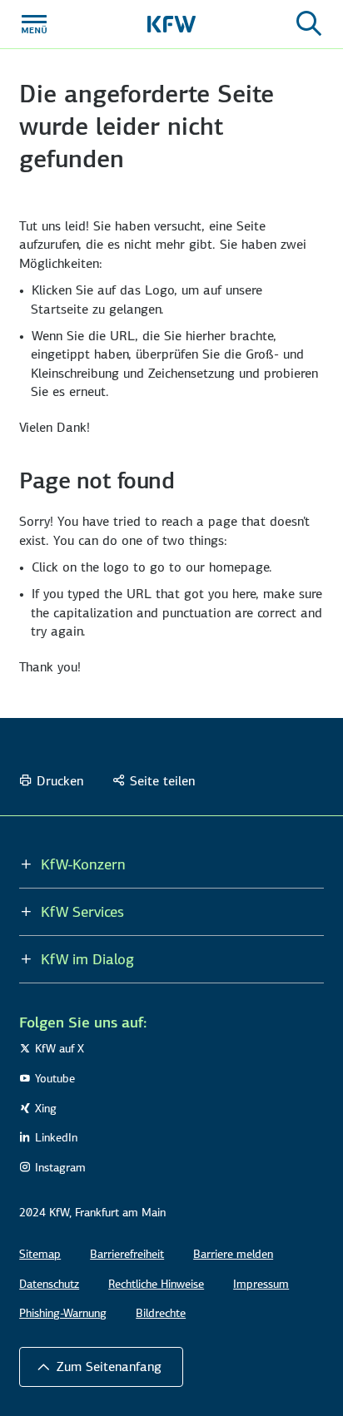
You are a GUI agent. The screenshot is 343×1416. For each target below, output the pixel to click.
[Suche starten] (309, 24)
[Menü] (34, 24)
